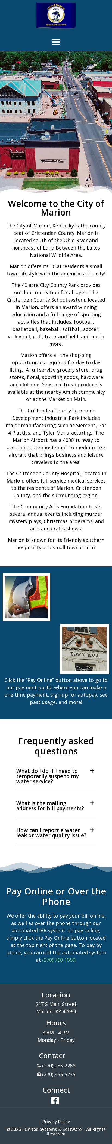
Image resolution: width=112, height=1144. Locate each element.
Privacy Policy (56, 1122)
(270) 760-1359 (58, 960)
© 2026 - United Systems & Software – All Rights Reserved (56, 1131)
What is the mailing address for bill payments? (50, 806)
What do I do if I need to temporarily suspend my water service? (47, 776)
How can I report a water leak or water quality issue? (51, 833)
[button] (56, 41)
